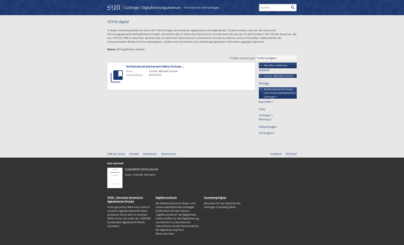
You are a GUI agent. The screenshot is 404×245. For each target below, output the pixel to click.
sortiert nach (247, 58)
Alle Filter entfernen (273, 65)
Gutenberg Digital (215, 197)
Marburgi (265, 119)
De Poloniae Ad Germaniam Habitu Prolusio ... (155, 66)
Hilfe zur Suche (116, 154)
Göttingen (266, 115)
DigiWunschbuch (166, 197)
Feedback (275, 154)
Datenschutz (168, 154)
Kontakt (134, 154)
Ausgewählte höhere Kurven (142, 169)
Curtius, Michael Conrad (276, 76)
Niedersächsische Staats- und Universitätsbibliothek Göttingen (277, 92)
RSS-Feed (291, 154)
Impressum (150, 154)
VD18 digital (267, 133)
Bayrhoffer (266, 102)
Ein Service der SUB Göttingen (201, 7)
